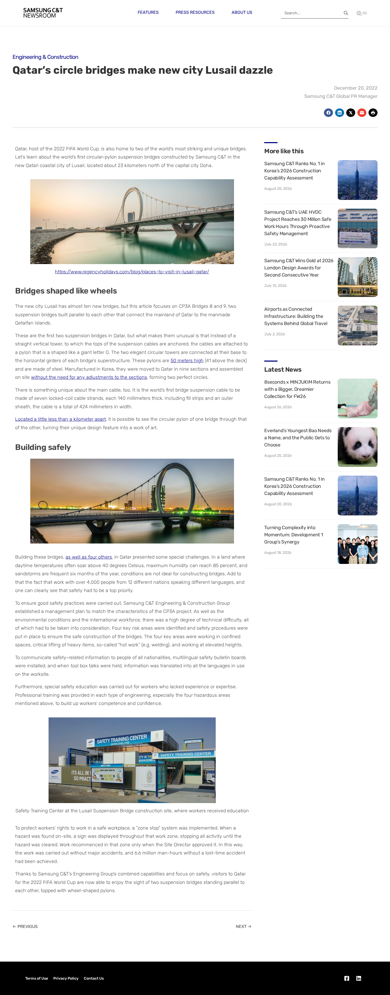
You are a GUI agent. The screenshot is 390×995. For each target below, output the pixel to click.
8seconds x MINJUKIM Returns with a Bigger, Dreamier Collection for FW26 (297, 389)
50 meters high (187, 360)
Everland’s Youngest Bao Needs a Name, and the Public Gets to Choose (298, 438)
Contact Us (94, 978)
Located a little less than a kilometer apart (60, 419)
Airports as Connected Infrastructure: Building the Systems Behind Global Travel (295, 316)
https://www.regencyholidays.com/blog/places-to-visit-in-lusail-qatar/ (132, 272)
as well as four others (89, 557)
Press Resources (195, 12)
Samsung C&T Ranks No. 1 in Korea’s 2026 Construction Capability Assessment (294, 171)
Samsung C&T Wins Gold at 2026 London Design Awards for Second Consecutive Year (298, 268)
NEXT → (244, 926)
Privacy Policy (66, 978)
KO (364, 13)
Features (148, 12)
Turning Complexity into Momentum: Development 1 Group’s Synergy (293, 535)
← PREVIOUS (25, 926)
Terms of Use (36, 978)
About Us (242, 12)
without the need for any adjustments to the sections (89, 377)
